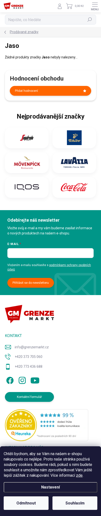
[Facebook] (9, 379)
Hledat (89, 19)
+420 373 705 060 (28, 357)
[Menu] (95, 6)
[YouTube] (34, 379)
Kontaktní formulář (29, 397)
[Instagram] (21, 379)
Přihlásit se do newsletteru (31, 283)
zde (79, 475)
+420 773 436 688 (28, 366)
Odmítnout (26, 503)
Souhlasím (75, 503)
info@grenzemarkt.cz (32, 347)
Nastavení (50, 487)
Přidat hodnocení (26, 91)
